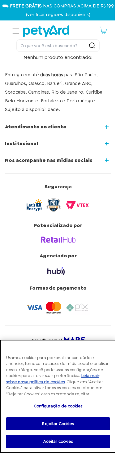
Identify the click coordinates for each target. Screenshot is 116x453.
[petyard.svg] (46, 31)
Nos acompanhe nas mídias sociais (48, 160)
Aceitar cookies (58, 441)
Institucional (21, 143)
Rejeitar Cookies (58, 423)
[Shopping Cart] (103, 30)
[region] (58, 396)
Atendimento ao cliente (36, 126)
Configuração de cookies (58, 406)
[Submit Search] (92, 45)
